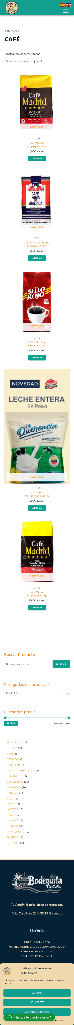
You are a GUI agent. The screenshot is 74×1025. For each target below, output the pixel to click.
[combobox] (37, 693)
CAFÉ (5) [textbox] (33, 693)
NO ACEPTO (37, 1002)
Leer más (37, 158)
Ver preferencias (37, 1012)
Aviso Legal (58, 1020)
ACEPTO (37, 993)
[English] (68, 5)
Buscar (61, 664)
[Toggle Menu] (65, 11)
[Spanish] (63, 5)
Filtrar (11, 723)
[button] (29, 1017)
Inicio (7, 31)
